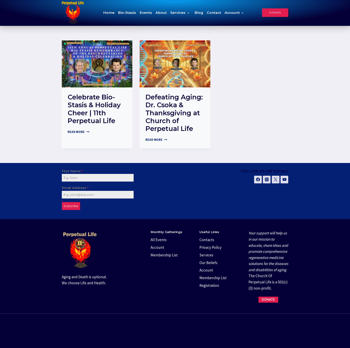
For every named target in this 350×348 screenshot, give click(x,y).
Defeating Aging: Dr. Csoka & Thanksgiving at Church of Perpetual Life (174, 113)
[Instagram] (267, 179)
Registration (209, 285)
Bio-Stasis (127, 12)
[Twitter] (275, 179)
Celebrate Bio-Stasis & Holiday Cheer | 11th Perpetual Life (94, 109)
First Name (72, 171)
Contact (214, 12)
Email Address (75, 188)
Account (232, 12)
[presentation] (97, 63)
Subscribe (71, 206)
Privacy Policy (210, 247)
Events (146, 12)
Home (108, 12)
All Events (159, 239)
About (161, 12)
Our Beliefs (208, 262)
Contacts (206, 239)
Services (177, 12)
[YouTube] (284, 179)
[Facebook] (258, 179)
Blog (199, 12)
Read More (78, 132)
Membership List (164, 255)
